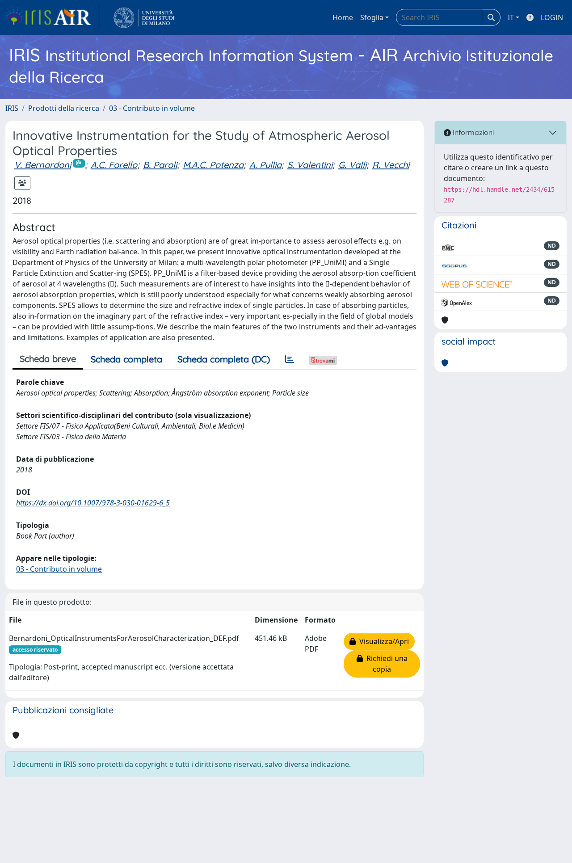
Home (342, 17)
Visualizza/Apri (382, 641)
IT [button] (511, 17)
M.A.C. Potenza (213, 164)
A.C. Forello (114, 164)
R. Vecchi (390, 164)
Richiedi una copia (385, 663)
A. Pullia (265, 164)
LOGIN (552, 17)
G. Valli (352, 164)
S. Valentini (309, 164)
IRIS (11, 108)
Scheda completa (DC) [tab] (223, 359)
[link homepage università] (144, 17)
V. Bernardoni (42, 164)
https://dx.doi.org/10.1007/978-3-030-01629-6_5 (93, 503)
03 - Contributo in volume (152, 108)
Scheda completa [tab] (126, 359)
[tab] (290, 359)
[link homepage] (52, 17)
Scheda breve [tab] (48, 358)
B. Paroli (160, 164)
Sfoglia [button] (371, 17)
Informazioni (472, 132)
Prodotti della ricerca (63, 108)
